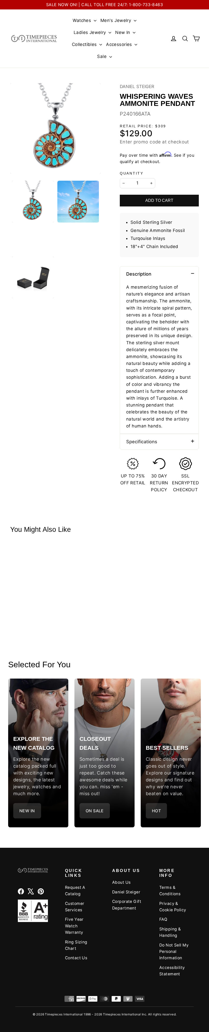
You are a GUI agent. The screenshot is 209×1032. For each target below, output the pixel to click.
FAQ (163, 919)
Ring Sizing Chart (76, 945)
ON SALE (95, 810)
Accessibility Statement (172, 970)
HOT (156, 810)
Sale (102, 56)
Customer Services (74, 906)
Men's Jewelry (116, 20)
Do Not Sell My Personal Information (174, 952)
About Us (121, 882)
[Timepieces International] (34, 38)
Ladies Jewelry (90, 32)
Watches (82, 20)
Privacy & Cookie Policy (172, 906)
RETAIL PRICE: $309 (143, 126)
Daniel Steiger (137, 86)
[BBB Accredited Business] (33, 911)
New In (123, 32)
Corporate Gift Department (126, 904)
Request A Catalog (75, 890)
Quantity (131, 173)
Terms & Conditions (169, 890)
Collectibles (85, 44)
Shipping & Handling (170, 932)
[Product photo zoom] (55, 128)
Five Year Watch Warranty (74, 926)
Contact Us (76, 957)
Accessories (119, 44)
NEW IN (27, 810)
